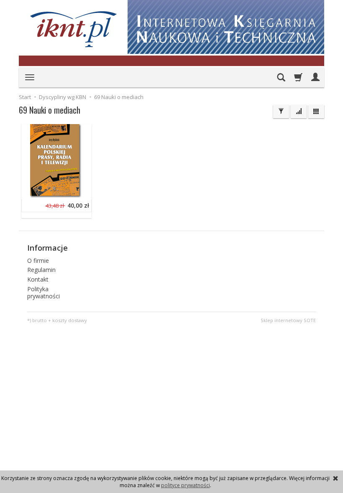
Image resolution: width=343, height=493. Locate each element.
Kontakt (38, 279)
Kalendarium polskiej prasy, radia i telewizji (81, 130)
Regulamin (41, 270)
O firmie (38, 260)
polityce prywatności (185, 485)
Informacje (47, 248)
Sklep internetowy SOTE (288, 320)
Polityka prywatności (43, 292)
